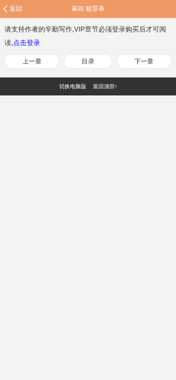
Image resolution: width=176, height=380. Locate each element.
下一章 (143, 61)
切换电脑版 (72, 86)
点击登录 (26, 42)
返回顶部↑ (105, 86)
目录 (88, 61)
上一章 (32, 61)
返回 (15, 8)
